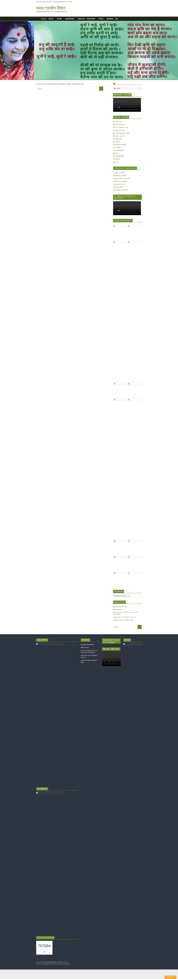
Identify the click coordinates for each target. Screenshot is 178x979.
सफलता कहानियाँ (91, 19)
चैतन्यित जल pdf (117, 609)
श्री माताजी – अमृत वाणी (119, 136)
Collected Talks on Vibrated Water (123, 620)
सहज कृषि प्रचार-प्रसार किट (65, 2)
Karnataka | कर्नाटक (118, 184)
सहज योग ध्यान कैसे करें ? (119, 124)
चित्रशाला (101, 19)
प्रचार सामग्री (116, 159)
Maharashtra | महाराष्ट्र (119, 175)
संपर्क (116, 19)
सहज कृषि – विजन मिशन (119, 130)
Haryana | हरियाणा (118, 187)
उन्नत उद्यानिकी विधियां (118, 150)
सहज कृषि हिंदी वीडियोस (118, 156)
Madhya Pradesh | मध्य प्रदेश (121, 178)
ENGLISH (43, 19)
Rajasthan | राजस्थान (119, 173)
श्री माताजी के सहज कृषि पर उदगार (121, 133)
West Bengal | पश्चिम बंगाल (120, 190)
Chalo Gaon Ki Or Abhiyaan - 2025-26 (124, 617)
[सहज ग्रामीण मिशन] (38, 19)
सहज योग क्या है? (117, 122)
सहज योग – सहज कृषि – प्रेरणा (120, 127)
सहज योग (51, 19)
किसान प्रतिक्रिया (117, 147)
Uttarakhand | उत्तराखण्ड (120, 181)
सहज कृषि (59, 19)
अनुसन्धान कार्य (81, 19)
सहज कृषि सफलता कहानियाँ (119, 145)
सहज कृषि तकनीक (69, 19)
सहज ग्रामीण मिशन (50, 8)
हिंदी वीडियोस (110, 19)
